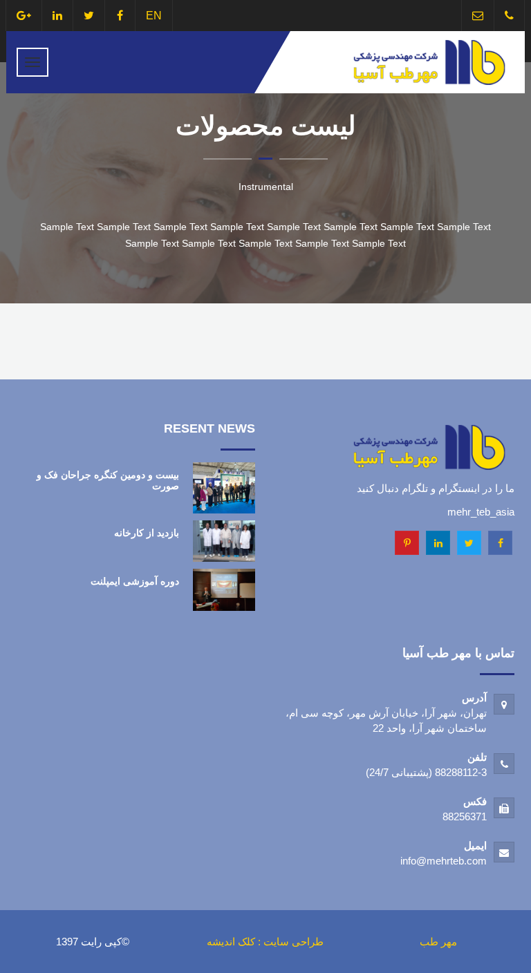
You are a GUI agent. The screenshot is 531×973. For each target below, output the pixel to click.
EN (154, 15)
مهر (449, 941)
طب (429, 941)
